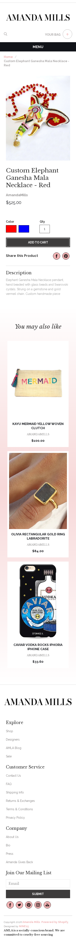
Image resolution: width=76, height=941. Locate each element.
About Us (12, 837)
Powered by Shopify (54, 922)
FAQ (9, 784)
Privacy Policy (15, 817)
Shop (9, 731)
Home (8, 57)
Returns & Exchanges (20, 800)
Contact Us (13, 775)
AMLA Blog (13, 748)
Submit (38, 894)
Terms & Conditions (19, 809)
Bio (8, 845)
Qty (42, 221)
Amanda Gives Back (19, 862)
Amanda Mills (31, 922)
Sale (9, 756)
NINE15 (24, 926)
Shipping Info (15, 792)
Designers (13, 739)
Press (9, 853)
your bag (53, 34)
